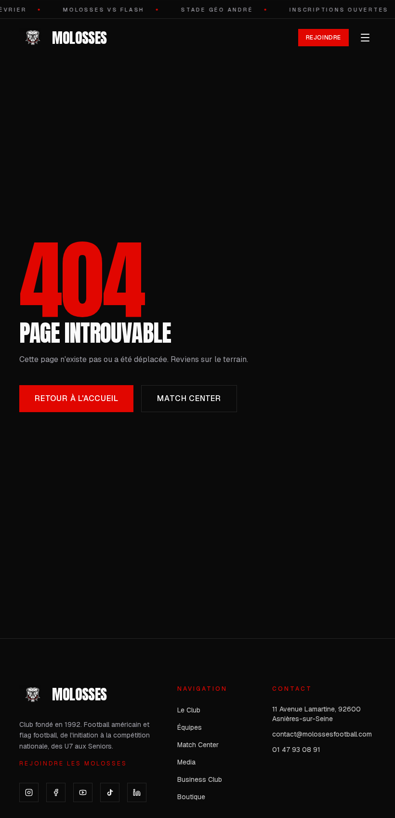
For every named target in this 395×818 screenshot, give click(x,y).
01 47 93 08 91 (296, 749)
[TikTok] (109, 792)
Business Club (199, 779)
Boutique (191, 796)
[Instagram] (29, 792)
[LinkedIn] (136, 792)
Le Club (188, 710)
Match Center (189, 398)
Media (186, 762)
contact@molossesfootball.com (322, 734)
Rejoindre (323, 37)
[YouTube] (82, 792)
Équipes (189, 727)
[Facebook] (56, 792)
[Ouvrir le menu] (365, 37)
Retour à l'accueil (76, 398)
